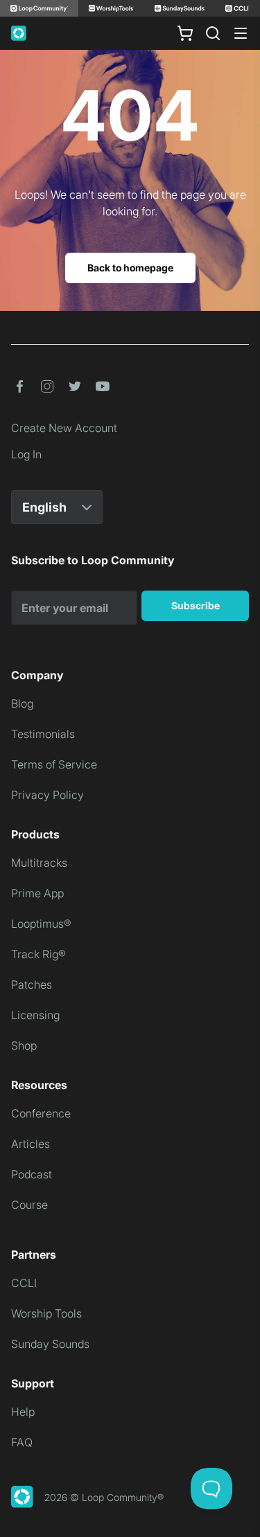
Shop (24, 1045)
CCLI (24, 1283)
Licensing (35, 1015)
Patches (31, 984)
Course (29, 1205)
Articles (30, 1144)
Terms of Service (54, 764)
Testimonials (43, 734)
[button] (19, 386)
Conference (41, 1113)
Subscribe (195, 605)
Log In (26, 454)
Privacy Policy (47, 795)
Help (23, 1412)
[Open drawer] (240, 33)
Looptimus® (41, 924)
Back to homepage (130, 267)
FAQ (22, 1442)
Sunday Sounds (50, 1344)
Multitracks (39, 863)
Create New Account (64, 428)
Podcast (31, 1174)
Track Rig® (38, 954)
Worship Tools (46, 1313)
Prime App (37, 893)
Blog (22, 703)
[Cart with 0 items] (185, 33)
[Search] (213, 33)
